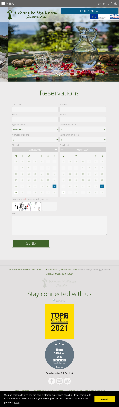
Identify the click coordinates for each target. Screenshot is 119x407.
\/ (59, 74)
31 (16, 192)
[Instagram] (59, 381)
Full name (16, 104)
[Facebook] (51, 381)
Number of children (69, 134)
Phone (62, 114)
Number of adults (20, 134)
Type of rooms (19, 124)
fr (112, 4)
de (115, 4)
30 (54, 186)
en (99, 4)
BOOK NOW (89, 10)
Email (14, 114)
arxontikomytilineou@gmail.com (94, 269)
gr (103, 4)
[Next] (56, 149)
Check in (16, 145)
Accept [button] (104, 399)
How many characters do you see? (30, 199)
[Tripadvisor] (67, 381)
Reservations (29, 14)
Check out (64, 145)
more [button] (16, 402)
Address (63, 104)
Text (14, 213)
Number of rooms (68, 124)
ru (108, 4)
